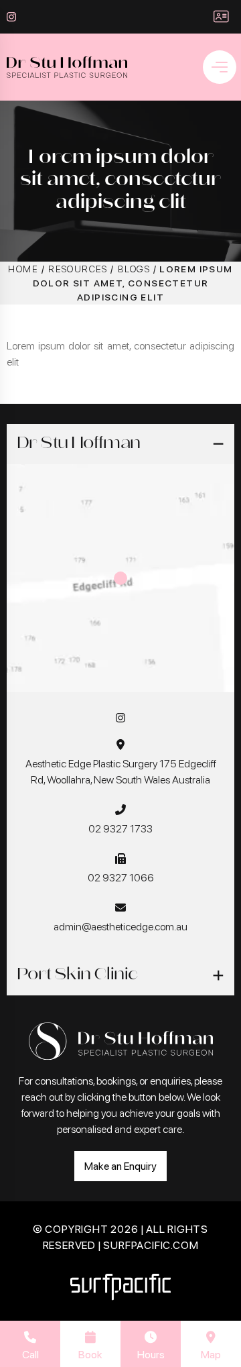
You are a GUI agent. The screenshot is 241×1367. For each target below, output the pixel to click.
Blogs (134, 269)
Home (23, 269)
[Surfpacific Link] (120, 1287)
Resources (78, 269)
